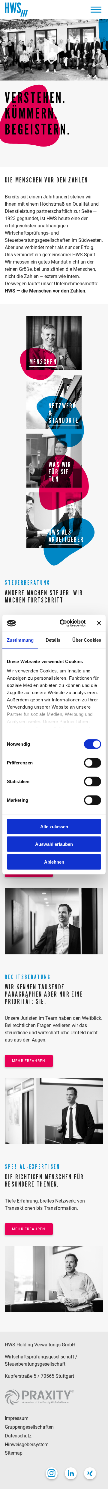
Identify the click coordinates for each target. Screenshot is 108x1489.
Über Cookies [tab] (86, 639)
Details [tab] (53, 639)
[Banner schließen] (99, 623)
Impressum (16, 1418)
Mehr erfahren (29, 1061)
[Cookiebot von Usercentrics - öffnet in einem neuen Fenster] (63, 623)
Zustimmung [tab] (20, 639)
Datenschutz (18, 1436)
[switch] (92, 762)
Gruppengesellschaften (29, 1427)
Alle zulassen (54, 826)
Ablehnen (54, 861)
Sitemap (13, 1453)
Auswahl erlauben (54, 844)
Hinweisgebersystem (27, 1444)
